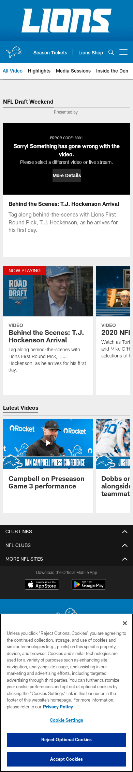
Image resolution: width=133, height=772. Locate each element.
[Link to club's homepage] (13, 49)
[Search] (111, 52)
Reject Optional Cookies (66, 739)
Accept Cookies (66, 759)
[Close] (124, 623)
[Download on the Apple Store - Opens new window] (42, 585)
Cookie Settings (66, 720)
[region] (66, 693)
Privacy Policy (58, 706)
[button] (67, 175)
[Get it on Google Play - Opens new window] (89, 587)
